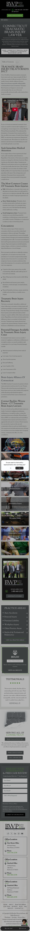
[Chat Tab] (15, 465)
